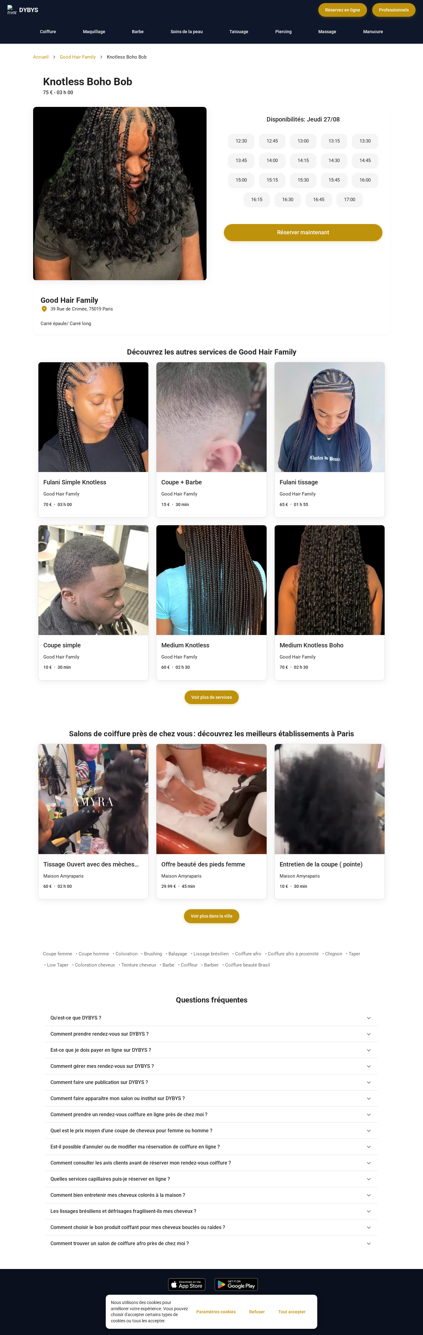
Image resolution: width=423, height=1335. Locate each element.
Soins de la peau (187, 31)
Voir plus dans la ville (212, 916)
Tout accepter (292, 1311)
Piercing (283, 31)
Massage (327, 31)
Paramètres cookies (216, 1311)
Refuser (257, 1311)
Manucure (373, 31)
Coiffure (48, 31)
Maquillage (94, 31)
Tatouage (238, 31)
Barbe (138, 31)
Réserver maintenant (303, 232)
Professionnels (394, 9)
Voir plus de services (211, 697)
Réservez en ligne (342, 9)
